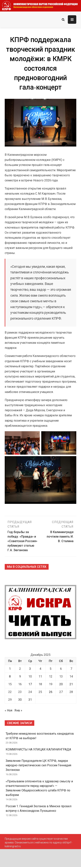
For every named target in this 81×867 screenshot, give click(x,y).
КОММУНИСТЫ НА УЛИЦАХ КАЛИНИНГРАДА (38, 749)
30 (20, 699)
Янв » (18, 710)
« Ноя (8, 710)
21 (71, 684)
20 (61, 684)
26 (50, 692)
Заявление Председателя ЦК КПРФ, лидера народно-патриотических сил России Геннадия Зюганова (38, 765)
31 (30, 699)
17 (30, 684)
